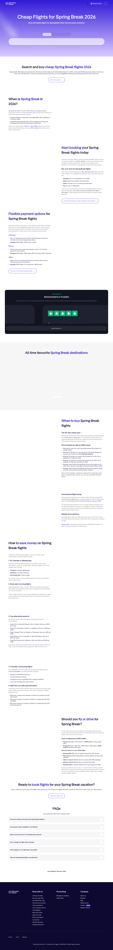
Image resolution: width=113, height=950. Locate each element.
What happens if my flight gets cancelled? (23, 850)
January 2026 (96, 501)
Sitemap (24, 937)
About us (83, 896)
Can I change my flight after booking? (22, 842)
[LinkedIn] (23, 925)
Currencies (36, 920)
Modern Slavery (85, 908)
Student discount (38, 922)
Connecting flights (14, 671)
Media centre (84, 903)
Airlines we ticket (38, 896)
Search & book (37, 915)
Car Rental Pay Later (39, 900)
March (27, 126)
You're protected (38, 905)
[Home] (11, 3)
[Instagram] (19, 925)
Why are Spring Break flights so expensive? (24, 857)
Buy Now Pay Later (88, 172)
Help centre (60, 898)
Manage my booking (62, 896)
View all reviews (55, 328)
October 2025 (84, 501)
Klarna (11, 246)
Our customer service (39, 908)
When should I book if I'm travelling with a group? (25, 834)
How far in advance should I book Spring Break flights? (27, 819)
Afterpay (12, 235)
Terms (17, 937)
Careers (82, 905)
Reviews (82, 898)
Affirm (11, 257)
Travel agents (37, 910)
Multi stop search (38, 917)
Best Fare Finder (37, 912)
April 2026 (34, 126)
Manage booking (97, 3)
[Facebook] (10, 925)
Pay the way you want (39, 903)
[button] (105, 3)
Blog (81, 900)
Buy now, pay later (38, 898)
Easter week (65, 524)
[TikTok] (16, 925)
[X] (13, 925)
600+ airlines (35, 128)
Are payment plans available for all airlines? (24, 827)
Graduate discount (38, 924)
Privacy (10, 937)
